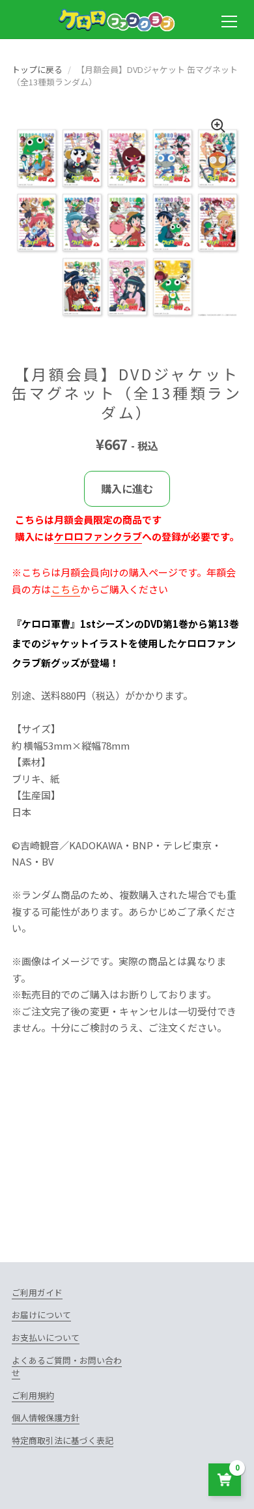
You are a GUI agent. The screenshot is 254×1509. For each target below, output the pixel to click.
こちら (65, 589)
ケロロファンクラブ (98, 536)
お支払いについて (45, 1337)
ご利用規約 (33, 1395)
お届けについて (41, 1314)
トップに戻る (37, 69)
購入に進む (127, 488)
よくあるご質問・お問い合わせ (67, 1366)
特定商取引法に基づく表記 (62, 1440)
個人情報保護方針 (45, 1417)
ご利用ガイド (37, 1292)
